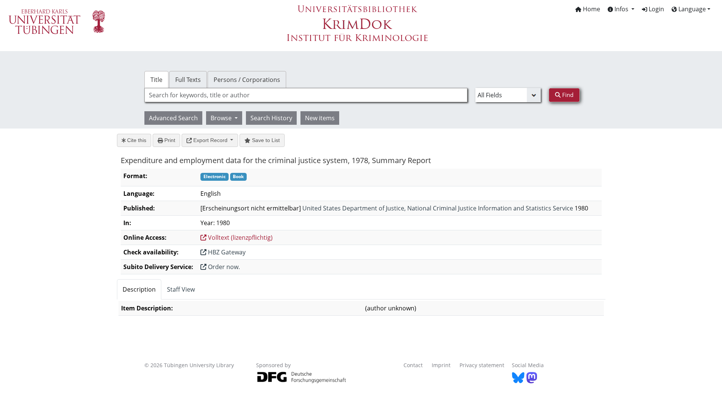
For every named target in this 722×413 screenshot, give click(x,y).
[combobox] (305, 95)
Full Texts (188, 80)
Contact (413, 365)
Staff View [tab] (181, 289)
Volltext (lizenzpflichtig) (239, 237)
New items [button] (320, 118)
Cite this (136, 140)
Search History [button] (271, 118)
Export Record (210, 140)
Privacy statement (482, 365)
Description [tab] (139, 289)
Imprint (441, 365)
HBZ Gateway (226, 252)
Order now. (223, 267)
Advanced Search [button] (173, 118)
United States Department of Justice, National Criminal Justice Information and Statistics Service (437, 208)
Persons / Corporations (247, 80)
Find (567, 94)
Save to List (265, 140)
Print (169, 140)
